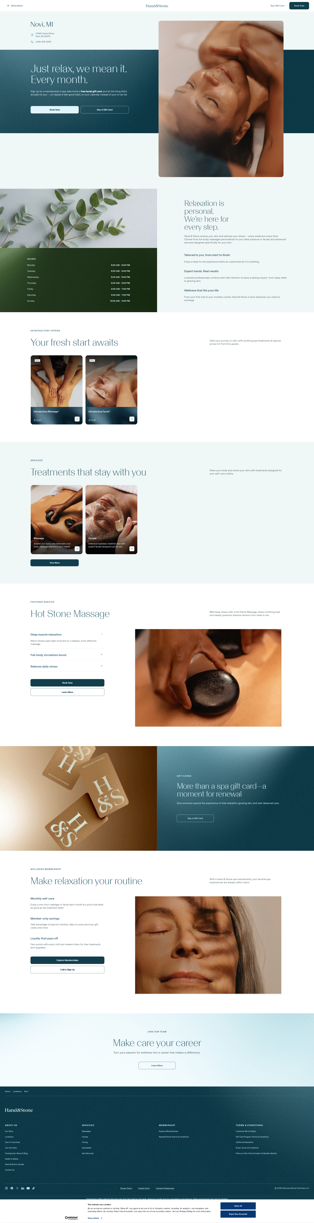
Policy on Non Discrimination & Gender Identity (256, 1153)
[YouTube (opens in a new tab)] (28, 1188)
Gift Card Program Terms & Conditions (252, 1137)
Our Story (9, 1131)
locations (17, 1091)
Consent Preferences (165, 1188)
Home (7, 1091)
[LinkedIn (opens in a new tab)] (22, 1188)
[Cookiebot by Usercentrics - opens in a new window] (71, 1218)
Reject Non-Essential (238, 1214)
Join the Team (11, 1148)
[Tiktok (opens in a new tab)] (33, 1188)
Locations (9, 1137)
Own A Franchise (12, 1142)
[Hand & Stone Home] (157, 5)
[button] (67, 634)
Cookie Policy (144, 1188)
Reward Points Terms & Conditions (174, 1137)
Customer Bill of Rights (246, 1131)
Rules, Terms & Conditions (247, 1148)
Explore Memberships (168, 1131)
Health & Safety (11, 1159)
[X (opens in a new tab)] (17, 1188)
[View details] (77, 419)
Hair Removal (88, 1153)
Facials (85, 1137)
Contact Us (10, 1170)
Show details (93, 1218)
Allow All (238, 1206)
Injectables (86, 1148)
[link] (57, 389)
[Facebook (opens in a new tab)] (11, 1188)
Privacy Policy (126, 1188)
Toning (85, 1142)
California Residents (244, 1142)
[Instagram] (6, 1188)
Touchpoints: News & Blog (16, 1153)
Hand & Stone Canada (14, 1164)
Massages (86, 1131)
